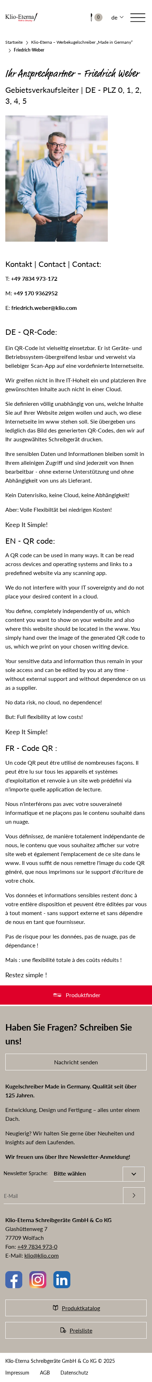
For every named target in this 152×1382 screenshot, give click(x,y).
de (114, 17)
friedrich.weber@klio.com (44, 307)
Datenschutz (74, 1373)
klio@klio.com (41, 1255)
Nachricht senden (76, 1062)
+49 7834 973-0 (37, 1246)
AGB (45, 1373)
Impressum (17, 1373)
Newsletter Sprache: (26, 1173)
